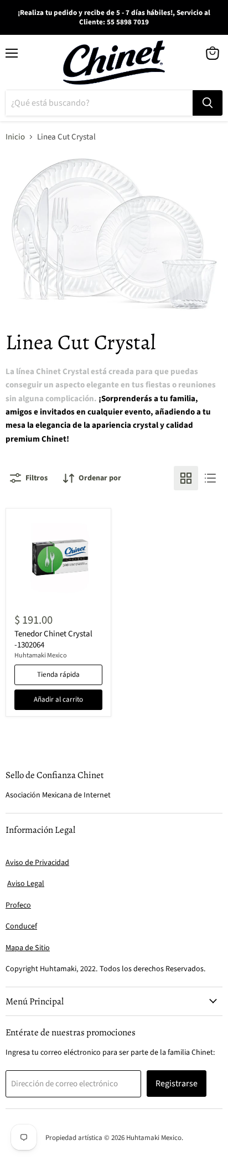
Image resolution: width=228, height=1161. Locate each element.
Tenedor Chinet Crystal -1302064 (53, 639)
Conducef (21, 926)
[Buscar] (207, 103)
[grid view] (186, 478)
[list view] (210, 478)
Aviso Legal (25, 883)
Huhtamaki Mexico (40, 655)
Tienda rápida (58, 675)
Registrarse (177, 1083)
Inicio (15, 137)
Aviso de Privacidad (37, 862)
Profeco (18, 905)
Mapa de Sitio (28, 947)
